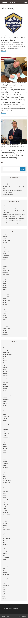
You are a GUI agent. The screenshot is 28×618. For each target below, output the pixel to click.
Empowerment (4, 146)
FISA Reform (5, 441)
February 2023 (6, 251)
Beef (4, 358)
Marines (4, 495)
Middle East (5, 504)
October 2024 (5, 238)
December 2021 (6, 274)
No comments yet (15, 42)
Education (13, 84)
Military (4, 506)
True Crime (5, 581)
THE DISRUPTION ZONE (8, 2)
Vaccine (4, 591)
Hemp (4, 457)
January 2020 (5, 315)
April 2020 (5, 309)
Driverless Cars (6, 416)
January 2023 (5, 253)
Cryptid (4, 412)
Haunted (4, 452)
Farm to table (6, 433)
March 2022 (5, 268)
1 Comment (13, 160)
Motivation (5, 510)
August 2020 (5, 302)
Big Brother (5, 360)
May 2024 (5, 242)
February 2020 (6, 313)
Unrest (4, 589)
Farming (4, 435)
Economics (5, 418)
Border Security (6, 367)
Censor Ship (5, 379)
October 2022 (5, 257)
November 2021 (6, 276)
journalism (5, 476)
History (4, 459)
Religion (16, 85)
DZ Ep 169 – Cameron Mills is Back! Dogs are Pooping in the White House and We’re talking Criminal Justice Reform (13, 222)
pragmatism (11, 85)
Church (4, 384)
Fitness (4, 444)
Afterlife (4, 345)
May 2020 (5, 308)
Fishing (4, 442)
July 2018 (5, 332)
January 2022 (5, 272)
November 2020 (6, 296)
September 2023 (6, 244)
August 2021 (5, 279)
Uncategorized (6, 585)
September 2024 (6, 240)
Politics (6, 85)
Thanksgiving (6, 580)
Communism (5, 394)
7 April (21, 42)
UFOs (4, 583)
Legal (4, 486)
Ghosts (4, 450)
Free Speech (5, 448)
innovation (5, 471)
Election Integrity (6, 424)
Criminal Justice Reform (8, 409)
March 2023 (5, 249)
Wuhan (4, 598)
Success (4, 570)
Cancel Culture (6, 371)
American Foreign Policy (8, 348)
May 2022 (5, 264)
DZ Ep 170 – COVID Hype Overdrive (17, 218)
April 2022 (5, 266)
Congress (12, 35)
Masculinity (5, 499)
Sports (11, 87)
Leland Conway (5, 42)
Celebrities (5, 377)
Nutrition (5, 518)
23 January (20, 160)
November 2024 (6, 236)
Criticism (5, 84)
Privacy (4, 534)
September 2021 (6, 278)
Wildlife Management (7, 596)
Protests (4, 536)
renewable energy (6, 551)
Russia (4, 555)
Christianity (8, 82)
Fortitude (5, 446)
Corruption (5, 403)
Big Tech (4, 364)
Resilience (5, 553)
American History (6, 350)
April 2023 (5, 248)
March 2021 (5, 289)
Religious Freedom (7, 549)
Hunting (4, 465)
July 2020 (5, 304)
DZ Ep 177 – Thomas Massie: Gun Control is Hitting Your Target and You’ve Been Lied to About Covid (14, 210)
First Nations (5, 439)
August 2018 (5, 330)
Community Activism (5, 35)
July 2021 (5, 281)
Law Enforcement (6, 482)
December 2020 (6, 294)
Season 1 (5, 563)
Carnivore (5, 373)
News (17, 84)
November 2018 (6, 325)
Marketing (5, 497)
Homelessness (6, 463)
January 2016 (5, 334)
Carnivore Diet (6, 375)
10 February (22, 104)
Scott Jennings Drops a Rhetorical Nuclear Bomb (13, 185)
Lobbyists (5, 489)
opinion (20, 84)
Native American (6, 514)
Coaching (5, 388)
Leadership (10, 146)
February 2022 (6, 270)
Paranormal (5, 521)
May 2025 (5, 234)
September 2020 (6, 300)
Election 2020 (5, 422)
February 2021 (6, 291)
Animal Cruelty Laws (7, 354)
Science (4, 561)
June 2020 (5, 306)
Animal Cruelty (6, 352)
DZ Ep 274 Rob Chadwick (8, 194)
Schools (5, 147)
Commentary (14, 82)
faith (4, 431)
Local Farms (5, 491)
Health (4, 454)
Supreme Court (6, 574)
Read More (3, 50)
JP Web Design (14, 608)
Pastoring (5, 523)
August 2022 (5, 259)
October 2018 (5, 326)
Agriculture (3, 82)
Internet (4, 474)
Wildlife (4, 595)
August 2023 (5, 246)
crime (19, 35)
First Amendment (6, 437)
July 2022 (5, 261)
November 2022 (6, 255)
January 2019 (5, 321)
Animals (4, 356)
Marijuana (5, 493)
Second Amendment (5, 87)
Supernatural (5, 572)
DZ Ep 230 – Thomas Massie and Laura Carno (13, 38)
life (3, 487)
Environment (5, 429)
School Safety (21, 85)
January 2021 (5, 293)
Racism (4, 542)
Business (5, 369)
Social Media (5, 566)
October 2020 (5, 298)
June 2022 (5, 263)
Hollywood (5, 461)
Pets (4, 527)
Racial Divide (5, 540)
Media (4, 501)
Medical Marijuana (7, 503)
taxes (4, 576)
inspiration (5, 472)
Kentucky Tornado (7, 480)
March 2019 (5, 319)
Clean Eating (5, 386)
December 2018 (6, 323)
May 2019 (5, 317)
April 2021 (5, 287)
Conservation (6, 399)
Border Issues (6, 365)
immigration (5, 467)
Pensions (5, 525)
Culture (9, 84)
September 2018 (6, 328)
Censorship (5, 380)
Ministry (4, 508)
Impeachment (6, 469)
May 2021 (5, 285)
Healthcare (5, 456)
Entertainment (6, 427)
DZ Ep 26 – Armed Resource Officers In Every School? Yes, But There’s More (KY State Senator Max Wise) (13, 154)
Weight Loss (5, 593)
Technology (5, 578)
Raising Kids (18, 146)
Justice (4, 478)
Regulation (5, 546)
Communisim (5, 392)
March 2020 (5, 311)
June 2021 (5, 283)
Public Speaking (6, 538)
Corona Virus (5, 401)
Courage (16, 35)
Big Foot (4, 362)
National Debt (6, 512)
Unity (4, 587)
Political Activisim (7, 529)
